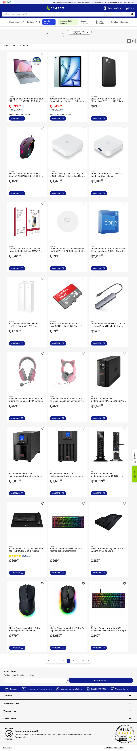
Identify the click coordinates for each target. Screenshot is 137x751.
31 (83, 660)
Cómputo (25, 46)
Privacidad (7, 747)
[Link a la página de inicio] (5, 45)
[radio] (129, 41)
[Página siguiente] (88, 661)
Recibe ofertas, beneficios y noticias (19, 675)
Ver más (80, 2)
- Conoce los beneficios (120, 2)
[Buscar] (132, 14)
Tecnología (14, 46)
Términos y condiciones (114, 747)
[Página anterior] (48, 661)
